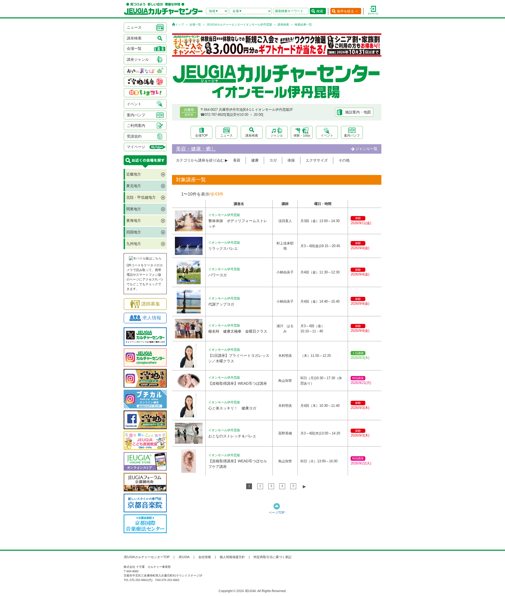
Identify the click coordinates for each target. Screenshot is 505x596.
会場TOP (201, 135)
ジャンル (276, 135)
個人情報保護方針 (232, 557)
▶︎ (304, 486)
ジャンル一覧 (366, 149)
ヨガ (273, 160)
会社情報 (204, 557)
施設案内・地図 (358, 112)
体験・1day (302, 135)
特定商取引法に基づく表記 (272, 557)
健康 (255, 160)
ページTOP (277, 512)
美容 (236, 160)
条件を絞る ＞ (347, 11)
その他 (344, 160)
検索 (319, 11)
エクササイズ (317, 160)
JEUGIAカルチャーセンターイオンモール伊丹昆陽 (239, 24)
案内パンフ (352, 135)
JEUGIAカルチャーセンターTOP (147, 557)
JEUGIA (184, 557)
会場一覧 (195, 24)
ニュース (226, 135)
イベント (327, 135)
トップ (179, 24)
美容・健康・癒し (196, 149)
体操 (291, 160)
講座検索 (283, 24)
